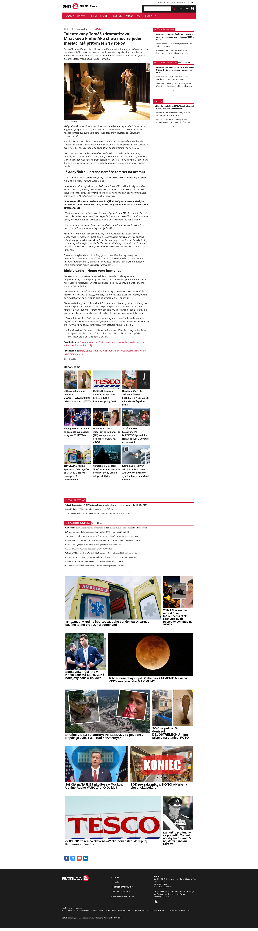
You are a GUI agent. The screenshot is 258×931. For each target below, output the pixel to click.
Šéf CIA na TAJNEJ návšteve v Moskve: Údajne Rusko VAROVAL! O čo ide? (95, 544)
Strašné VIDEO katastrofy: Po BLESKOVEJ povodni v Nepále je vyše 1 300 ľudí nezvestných (102, 553)
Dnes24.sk (73, 121)
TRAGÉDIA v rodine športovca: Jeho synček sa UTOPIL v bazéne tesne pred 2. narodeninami (174, 84)
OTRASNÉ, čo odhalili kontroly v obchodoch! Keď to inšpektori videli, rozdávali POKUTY (101, 557)
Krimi (94, 15)
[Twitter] (73, 858)
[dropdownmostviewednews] (173, 58)
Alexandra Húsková (83, 29)
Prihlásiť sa (184, 8)
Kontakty (150, 15)
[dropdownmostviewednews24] (173, 91)
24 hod (187, 62)
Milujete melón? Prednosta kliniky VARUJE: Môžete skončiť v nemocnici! (173, 114)
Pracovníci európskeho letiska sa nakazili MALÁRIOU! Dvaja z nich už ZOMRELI (172, 78)
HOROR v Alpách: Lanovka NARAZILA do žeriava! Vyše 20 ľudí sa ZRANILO (96, 561)
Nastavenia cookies (121, 891)
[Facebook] (67, 858)
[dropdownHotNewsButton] (173, 127)
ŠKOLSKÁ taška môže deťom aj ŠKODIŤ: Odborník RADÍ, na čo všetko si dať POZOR (173, 120)
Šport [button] (104, 15)
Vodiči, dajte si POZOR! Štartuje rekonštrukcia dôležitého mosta (92, 509)
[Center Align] (173, 8)
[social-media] (156, 902)
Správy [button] (81, 15)
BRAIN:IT (117, 918)
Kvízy (139, 15)
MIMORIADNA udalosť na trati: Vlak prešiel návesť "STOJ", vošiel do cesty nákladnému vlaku (103, 540)
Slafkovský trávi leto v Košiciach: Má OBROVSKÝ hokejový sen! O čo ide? (95, 565)
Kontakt (116, 877)
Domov (70, 15)
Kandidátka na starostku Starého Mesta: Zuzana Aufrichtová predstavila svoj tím (172, 51)
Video (129, 15)
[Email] (79, 858)
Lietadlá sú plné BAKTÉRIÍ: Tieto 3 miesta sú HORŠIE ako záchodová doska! (175, 107)
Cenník (115, 882)
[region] (96, 6)
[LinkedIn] (85, 858)
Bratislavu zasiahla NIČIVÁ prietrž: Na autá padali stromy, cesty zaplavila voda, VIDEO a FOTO (175, 37)
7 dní (180, 62)
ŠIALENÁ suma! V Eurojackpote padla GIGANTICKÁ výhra (89, 549)
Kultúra (118, 15)
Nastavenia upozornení (123, 896)
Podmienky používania (122, 887)
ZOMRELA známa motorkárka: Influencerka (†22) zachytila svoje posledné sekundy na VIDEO (175, 70)
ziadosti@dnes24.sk (161, 896)
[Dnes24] (87, 6)
